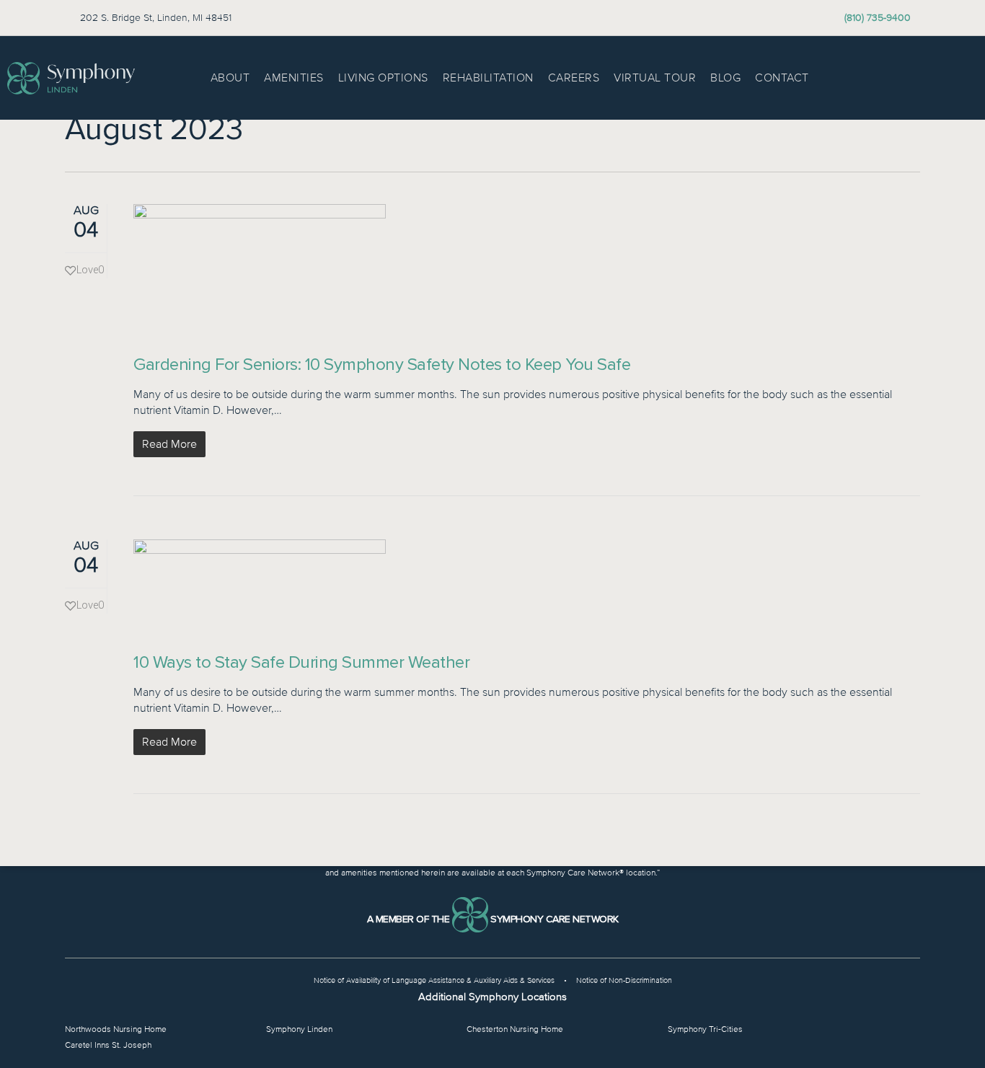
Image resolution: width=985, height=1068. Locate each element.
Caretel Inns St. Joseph (108, 1045)
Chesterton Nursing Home (515, 1029)
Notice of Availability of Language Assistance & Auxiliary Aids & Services (434, 980)
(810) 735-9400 (877, 18)
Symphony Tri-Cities (705, 1029)
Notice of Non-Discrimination (624, 980)
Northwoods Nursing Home (116, 1029)
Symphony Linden (299, 1029)
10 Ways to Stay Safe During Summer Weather (301, 662)
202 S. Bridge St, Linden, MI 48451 (155, 18)
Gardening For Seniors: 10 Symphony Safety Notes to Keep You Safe (381, 364)
